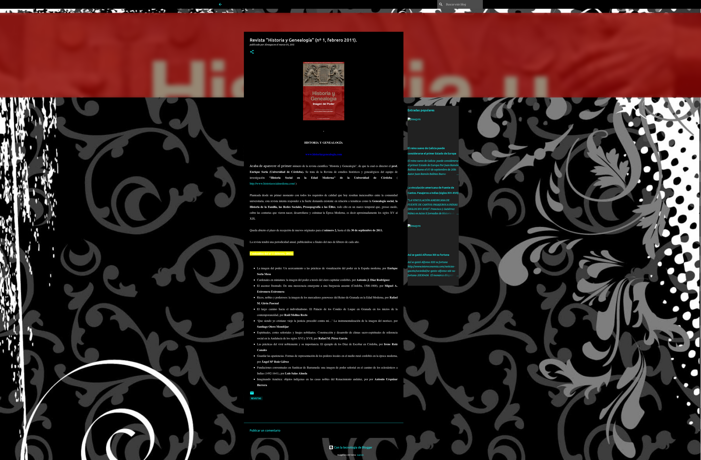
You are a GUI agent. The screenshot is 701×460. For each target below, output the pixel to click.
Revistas (256, 398)
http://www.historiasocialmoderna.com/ (272, 183)
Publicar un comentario (265, 430)
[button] (252, 52)
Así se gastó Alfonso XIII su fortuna (428, 254)
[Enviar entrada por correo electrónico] (252, 394)
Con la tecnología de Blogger (352, 447)
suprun (360, 455)
